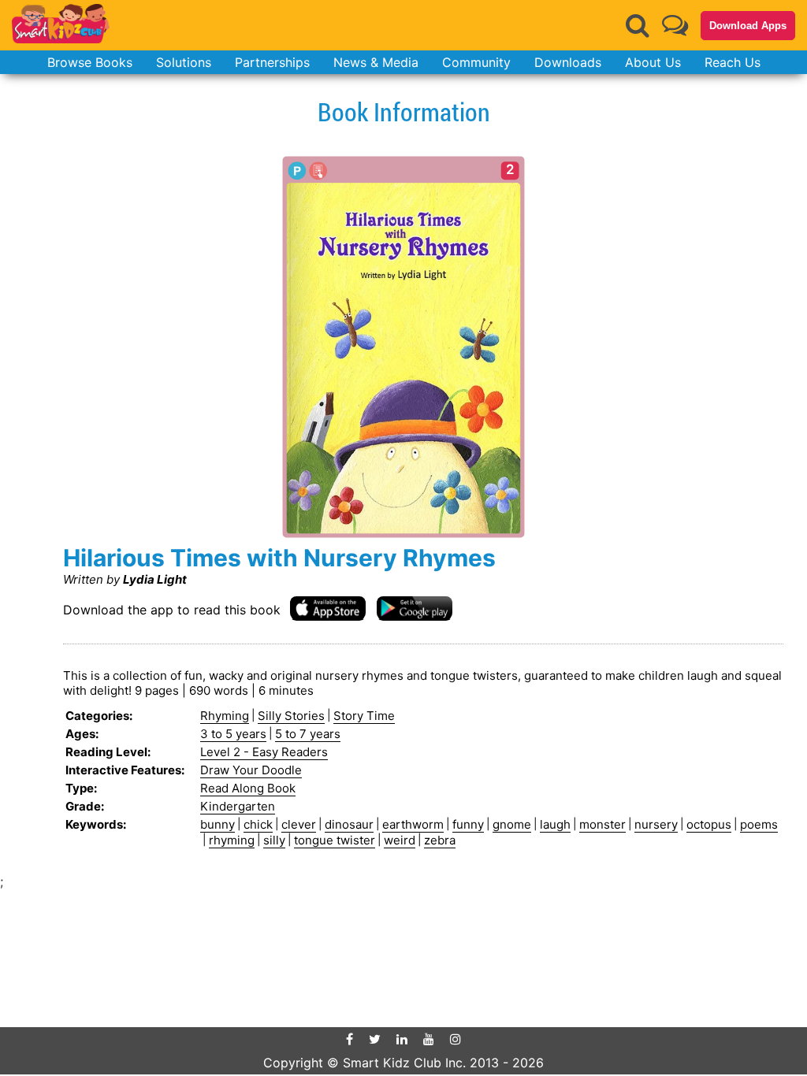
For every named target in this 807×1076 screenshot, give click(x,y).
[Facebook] (349, 1039)
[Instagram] (455, 1039)
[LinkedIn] (401, 1039)
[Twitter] (375, 1039)
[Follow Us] (675, 25)
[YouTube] (428, 1039)
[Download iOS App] (327, 608)
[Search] (637, 25)
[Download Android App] (414, 608)
